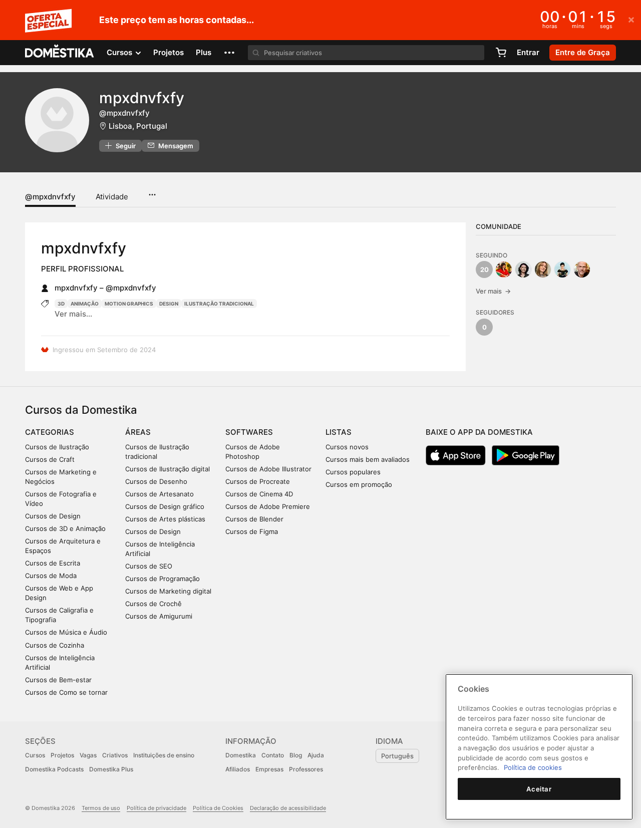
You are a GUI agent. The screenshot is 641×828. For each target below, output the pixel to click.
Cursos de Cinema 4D (259, 494)
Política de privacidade (156, 807)
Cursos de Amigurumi (158, 616)
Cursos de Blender (254, 519)
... (152, 191)
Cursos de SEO (148, 566)
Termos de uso (101, 807)
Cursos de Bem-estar (58, 680)
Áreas (138, 432)
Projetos (168, 52)
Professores (306, 769)
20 (484, 269)
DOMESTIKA (60, 52)
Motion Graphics (129, 304)
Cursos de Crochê (153, 604)
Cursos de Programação (162, 579)
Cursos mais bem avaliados (368, 459)
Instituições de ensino (163, 755)
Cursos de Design (53, 516)
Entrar (528, 52)
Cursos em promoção (359, 484)
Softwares (249, 432)
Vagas (88, 755)
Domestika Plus (111, 769)
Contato (272, 755)
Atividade (112, 196)
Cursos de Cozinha (54, 645)
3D (61, 304)
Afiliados (237, 769)
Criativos (115, 755)
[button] (229, 52)
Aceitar (539, 789)
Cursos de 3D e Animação (65, 528)
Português (397, 756)
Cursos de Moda (51, 576)
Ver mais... (73, 314)
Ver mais (493, 291)
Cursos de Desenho (156, 481)
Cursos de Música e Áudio (66, 632)
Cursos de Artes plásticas (165, 519)
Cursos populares (353, 472)
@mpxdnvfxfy (50, 196)
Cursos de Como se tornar (66, 692)
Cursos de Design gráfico (164, 506)
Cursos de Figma (251, 531)
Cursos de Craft (50, 459)
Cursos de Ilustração (57, 447)
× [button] (631, 19)
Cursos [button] (120, 52)
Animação (85, 304)
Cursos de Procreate (257, 481)
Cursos (35, 755)
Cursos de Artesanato (159, 494)
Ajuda (315, 755)
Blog (295, 755)
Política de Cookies (218, 807)
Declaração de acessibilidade (288, 807)
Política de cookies (533, 767)
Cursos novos (347, 447)
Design (168, 304)
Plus (203, 52)
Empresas (269, 769)
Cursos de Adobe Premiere (267, 506)
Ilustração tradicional (219, 304)
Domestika (240, 755)
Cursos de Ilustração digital (167, 469)
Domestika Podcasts (54, 769)
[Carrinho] (501, 52)
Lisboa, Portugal (138, 126)
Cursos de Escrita (52, 563)
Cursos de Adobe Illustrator (268, 469)
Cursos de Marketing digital (168, 591)
